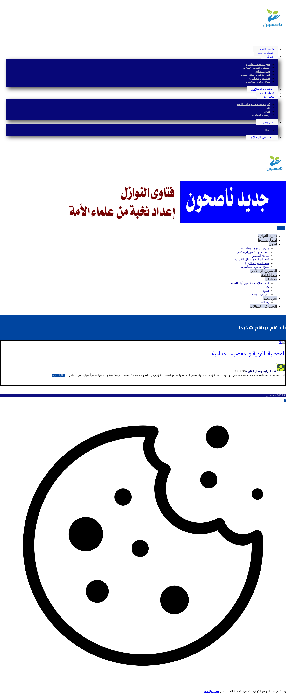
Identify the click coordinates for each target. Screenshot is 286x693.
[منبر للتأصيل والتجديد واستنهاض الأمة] (272, 27)
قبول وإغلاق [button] (211, 691)
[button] (285, 42)
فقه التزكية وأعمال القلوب (261, 371)
